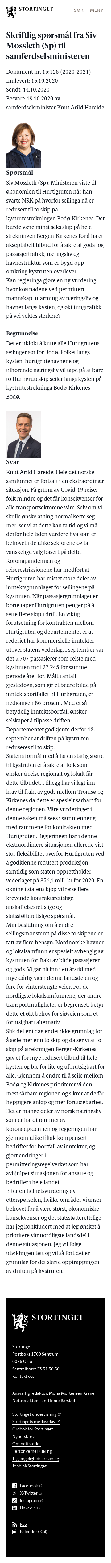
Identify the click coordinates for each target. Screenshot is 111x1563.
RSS (23, 1524)
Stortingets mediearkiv (33, 1421)
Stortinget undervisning (34, 1414)
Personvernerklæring (32, 1451)
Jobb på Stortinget (29, 1466)
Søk (78, 10)
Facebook (29, 1485)
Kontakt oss (23, 1376)
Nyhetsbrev (23, 1436)
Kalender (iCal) (33, 1531)
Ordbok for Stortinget (32, 1429)
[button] (78, 10)
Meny (96, 10)
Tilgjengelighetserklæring (35, 1458)
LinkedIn (28, 1508)
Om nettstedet (26, 1443)
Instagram (29, 1500)
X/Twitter (29, 1493)
